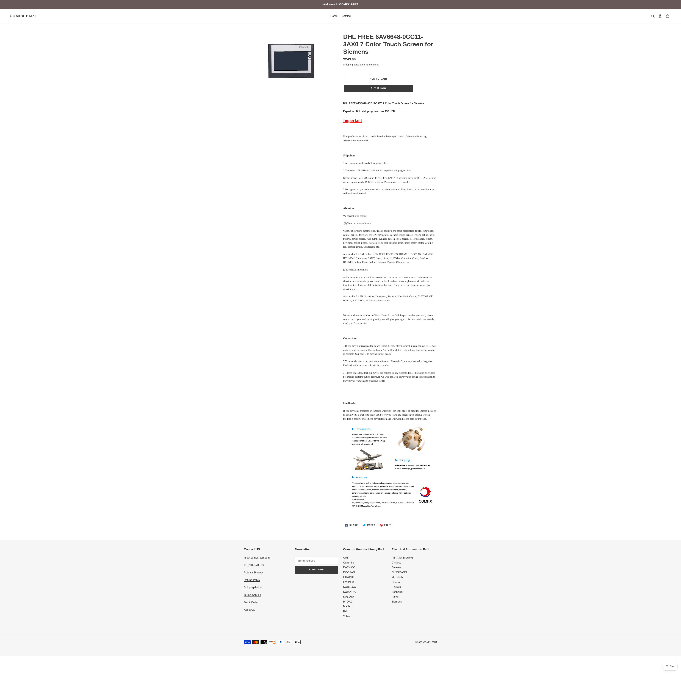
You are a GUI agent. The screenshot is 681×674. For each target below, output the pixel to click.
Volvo (346, 616)
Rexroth (396, 586)
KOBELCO (349, 586)
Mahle (346, 606)
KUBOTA (348, 596)
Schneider (397, 591)
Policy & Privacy (253, 572)
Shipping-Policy (253, 587)
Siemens (397, 601)
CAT (345, 557)
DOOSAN (349, 572)
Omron (396, 582)
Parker (395, 596)
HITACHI (348, 577)
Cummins (349, 562)
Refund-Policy (252, 579)
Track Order (251, 602)
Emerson (397, 567)
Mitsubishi (397, 577)
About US (249, 609)
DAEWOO (349, 567)
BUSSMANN (399, 572)
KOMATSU (349, 591)
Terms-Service (252, 594)
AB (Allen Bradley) (402, 557)
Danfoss (396, 562)
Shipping (348, 64)
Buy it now (378, 88)
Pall (345, 611)
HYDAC (348, 601)
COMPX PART (23, 16)
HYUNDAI (349, 582)
